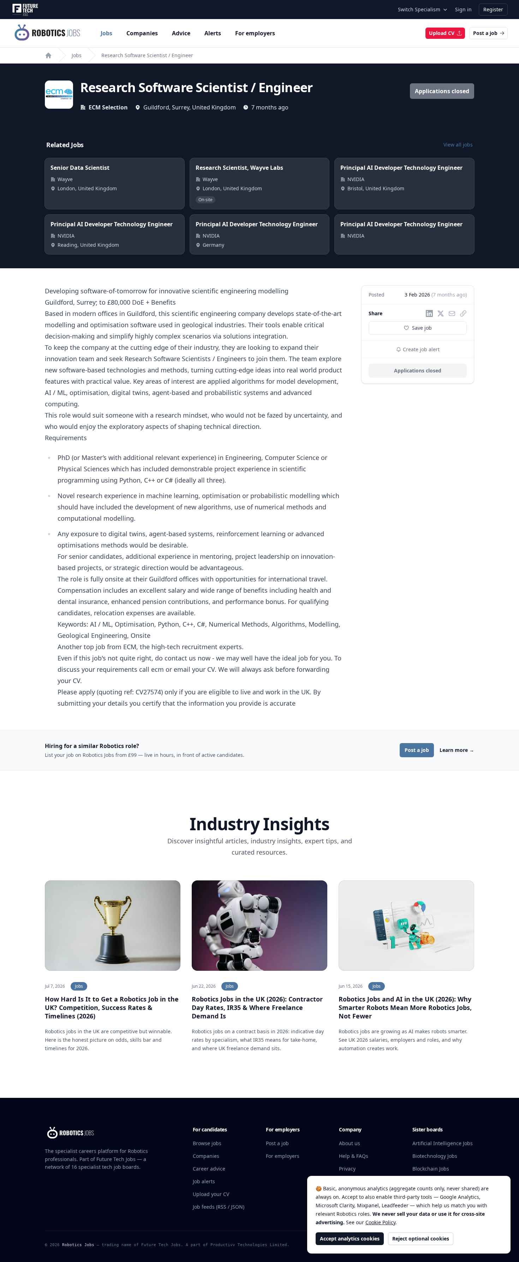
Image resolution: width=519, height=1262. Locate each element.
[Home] (48, 55)
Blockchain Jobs (430, 1168)
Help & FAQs (353, 1156)
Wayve (65, 179)
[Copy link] (463, 313)
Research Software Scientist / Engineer (147, 55)
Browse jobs (207, 1143)
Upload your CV (211, 1194)
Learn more (457, 750)
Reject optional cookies (420, 1238)
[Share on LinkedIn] (429, 313)
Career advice (209, 1168)
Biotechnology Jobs (434, 1156)
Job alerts (204, 1181)
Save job (422, 327)
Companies (142, 33)
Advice (181, 33)
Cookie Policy (380, 1222)
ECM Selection (108, 107)
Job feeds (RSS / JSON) (218, 1206)
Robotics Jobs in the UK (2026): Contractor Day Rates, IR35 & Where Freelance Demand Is (257, 1007)
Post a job (485, 33)
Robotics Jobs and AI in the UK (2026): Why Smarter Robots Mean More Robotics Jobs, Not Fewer (405, 1007)
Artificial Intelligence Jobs (442, 1143)
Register (493, 9)
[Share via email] (451, 313)
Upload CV (441, 33)
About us (349, 1143)
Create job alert (420, 349)
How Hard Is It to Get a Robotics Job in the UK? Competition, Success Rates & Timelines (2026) (112, 1007)
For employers (255, 33)
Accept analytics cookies (350, 1238)
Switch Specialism (419, 9)
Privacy (347, 1168)
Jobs (106, 33)
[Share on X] (440, 313)
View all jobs (458, 144)
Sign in (463, 9)
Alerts (212, 33)
